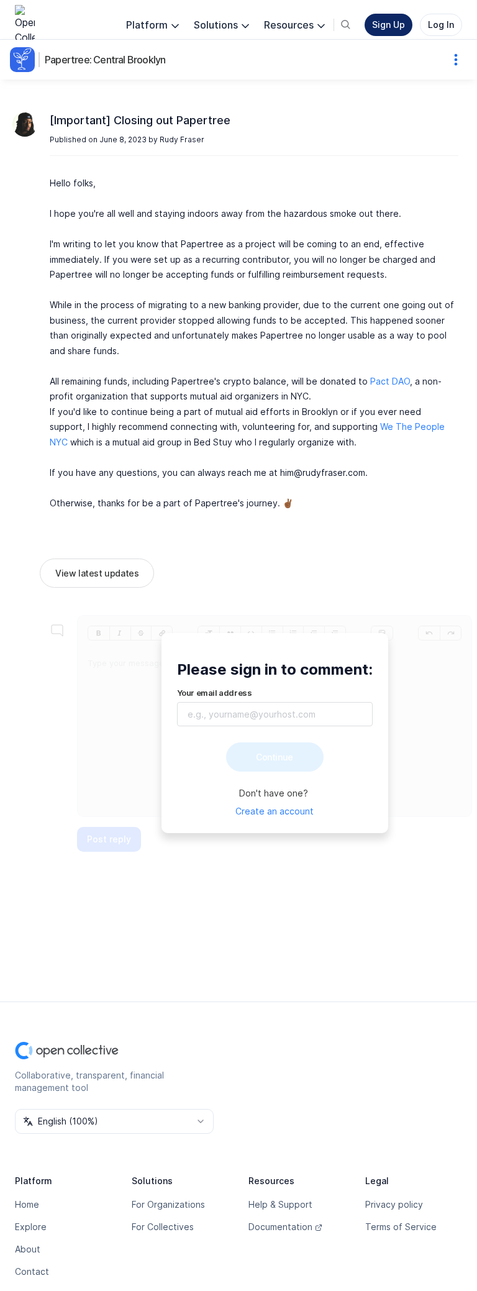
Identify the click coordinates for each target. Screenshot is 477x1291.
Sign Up (388, 24)
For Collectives (163, 1226)
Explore (31, 1226)
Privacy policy (394, 1204)
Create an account (274, 811)
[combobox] (114, 1121)
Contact (32, 1271)
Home (27, 1204)
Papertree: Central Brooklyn (105, 59)
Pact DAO (390, 381)
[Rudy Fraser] (24, 124)
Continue (274, 757)
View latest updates (97, 573)
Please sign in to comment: (275, 669)
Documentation (280, 1226)
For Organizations (168, 1204)
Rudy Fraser (182, 139)
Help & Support (280, 1204)
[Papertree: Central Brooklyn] (25, 59)
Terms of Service (401, 1226)
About (27, 1249)
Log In (441, 24)
